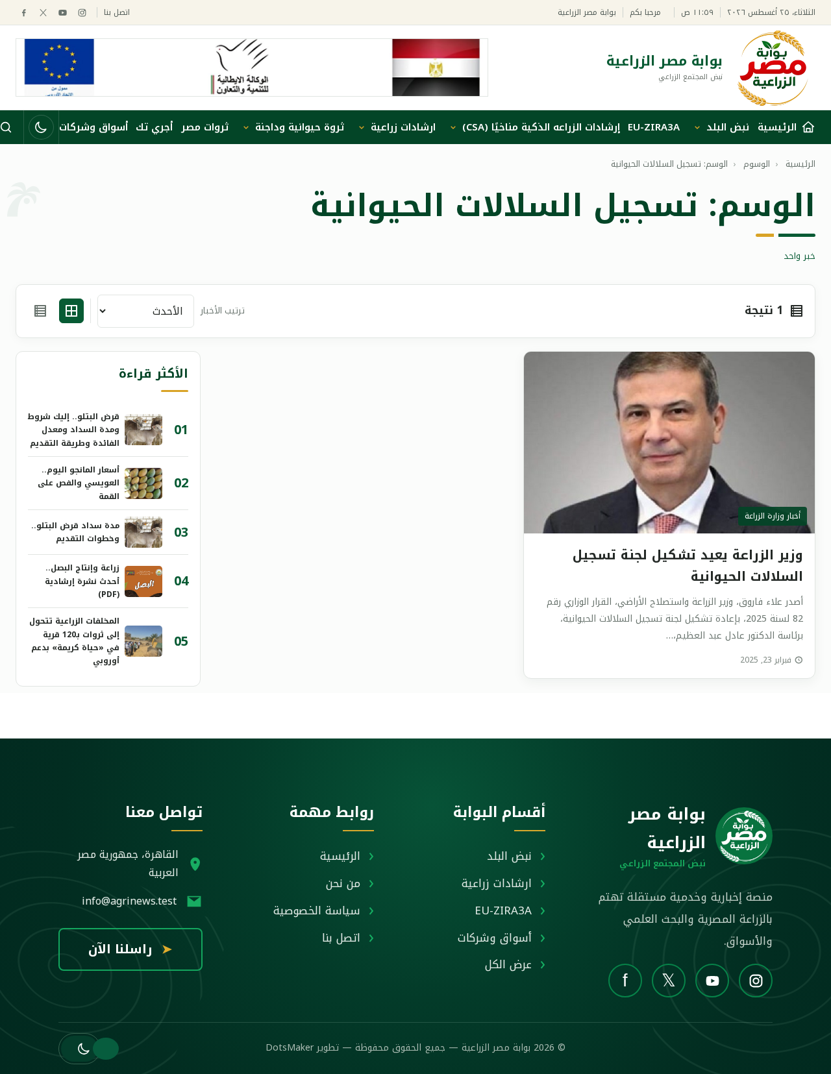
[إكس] (43, 13)
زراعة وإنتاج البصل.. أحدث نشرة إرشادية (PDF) (82, 581)
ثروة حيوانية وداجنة (299, 127)
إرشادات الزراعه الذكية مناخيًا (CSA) (541, 127)
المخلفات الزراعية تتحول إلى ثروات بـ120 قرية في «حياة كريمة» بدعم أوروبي (74, 641)
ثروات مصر (205, 127)
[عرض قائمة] (40, 311)
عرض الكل (508, 964)
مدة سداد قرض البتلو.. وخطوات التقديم (75, 532)
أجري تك (154, 127)
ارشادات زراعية (403, 127)
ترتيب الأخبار (223, 311)
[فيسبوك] (24, 13)
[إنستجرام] (82, 13)
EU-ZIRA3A (654, 127)
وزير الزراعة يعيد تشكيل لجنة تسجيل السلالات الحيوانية (688, 566)
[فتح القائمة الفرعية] (697, 127)
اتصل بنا (117, 12)
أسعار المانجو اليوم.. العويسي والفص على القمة (78, 483)
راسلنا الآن (130, 949)
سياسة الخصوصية (316, 910)
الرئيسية (340, 856)
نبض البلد (727, 127)
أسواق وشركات (93, 127)
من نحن (343, 883)
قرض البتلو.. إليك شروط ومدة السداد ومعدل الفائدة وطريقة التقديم (73, 429)
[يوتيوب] (63, 13)
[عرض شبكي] (71, 311)
